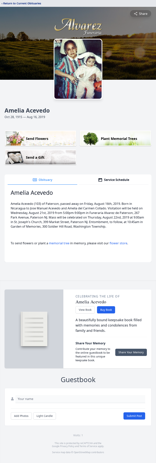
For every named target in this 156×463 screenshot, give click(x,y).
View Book (85, 310)
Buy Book (106, 310)
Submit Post (134, 416)
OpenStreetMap (82, 452)
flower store (118, 243)
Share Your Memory (131, 352)
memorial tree (59, 243)
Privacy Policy (67, 446)
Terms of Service (88, 446)
